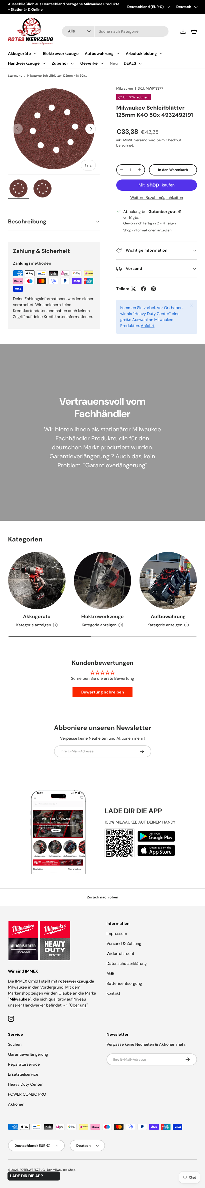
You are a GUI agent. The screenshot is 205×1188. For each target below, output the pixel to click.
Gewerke (89, 63)
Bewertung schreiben (102, 692)
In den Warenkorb (173, 170)
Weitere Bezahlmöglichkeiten (156, 197)
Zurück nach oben (102, 897)
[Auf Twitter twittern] (133, 289)
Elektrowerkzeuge (61, 53)
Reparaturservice (24, 1064)
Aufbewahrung (99, 53)
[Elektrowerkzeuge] (102, 580)
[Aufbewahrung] (168, 580)
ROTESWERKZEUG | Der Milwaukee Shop (48, 1170)
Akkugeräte (19, 53)
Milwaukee (124, 88)
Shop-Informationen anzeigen (147, 230)
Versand (141, 140)
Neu (114, 63)
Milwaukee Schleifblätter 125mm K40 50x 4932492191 (57, 76)
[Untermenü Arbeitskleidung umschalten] (161, 53)
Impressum (116, 933)
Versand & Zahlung (123, 943)
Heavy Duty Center (25, 1084)
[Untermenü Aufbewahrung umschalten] (118, 53)
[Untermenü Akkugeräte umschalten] (35, 53)
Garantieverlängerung (115, 465)
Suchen (15, 1044)
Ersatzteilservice (23, 1074)
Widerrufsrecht (120, 953)
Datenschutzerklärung (126, 963)
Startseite (15, 76)
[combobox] (115, 31)
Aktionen (16, 1104)
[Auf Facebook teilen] (143, 289)
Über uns (78, 1005)
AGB (110, 973)
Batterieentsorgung (124, 983)
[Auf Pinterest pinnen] (153, 289)
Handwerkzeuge (24, 63)
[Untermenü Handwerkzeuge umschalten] (44, 63)
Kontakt (113, 993)
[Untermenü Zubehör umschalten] (72, 63)
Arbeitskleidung (141, 53)
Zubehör (60, 63)
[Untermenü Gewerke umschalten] (102, 63)
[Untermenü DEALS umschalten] (140, 63)
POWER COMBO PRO (27, 1094)
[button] (194, 31)
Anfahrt (147, 325)
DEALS (130, 63)
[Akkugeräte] (37, 580)
